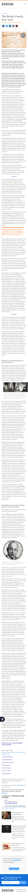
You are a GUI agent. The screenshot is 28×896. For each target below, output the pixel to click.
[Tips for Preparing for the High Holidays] (6, 846)
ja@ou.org (4, 793)
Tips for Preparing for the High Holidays (18, 844)
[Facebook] (3, 26)
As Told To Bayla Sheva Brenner (12, 22)
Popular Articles (8, 809)
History (4, 13)
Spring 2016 (20, 785)
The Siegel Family (6, 773)
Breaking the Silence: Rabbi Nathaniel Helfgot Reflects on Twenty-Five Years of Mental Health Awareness (19, 828)
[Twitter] (6, 26)
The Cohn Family (6, 770)
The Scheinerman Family (8, 762)
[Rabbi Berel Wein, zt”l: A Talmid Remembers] (6, 815)
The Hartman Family (7, 759)
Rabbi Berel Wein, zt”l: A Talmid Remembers (18, 813)
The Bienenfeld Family (7, 756)
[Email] (13, 26)
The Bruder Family (6, 768)
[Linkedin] (10, 26)
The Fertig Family (6, 765)
